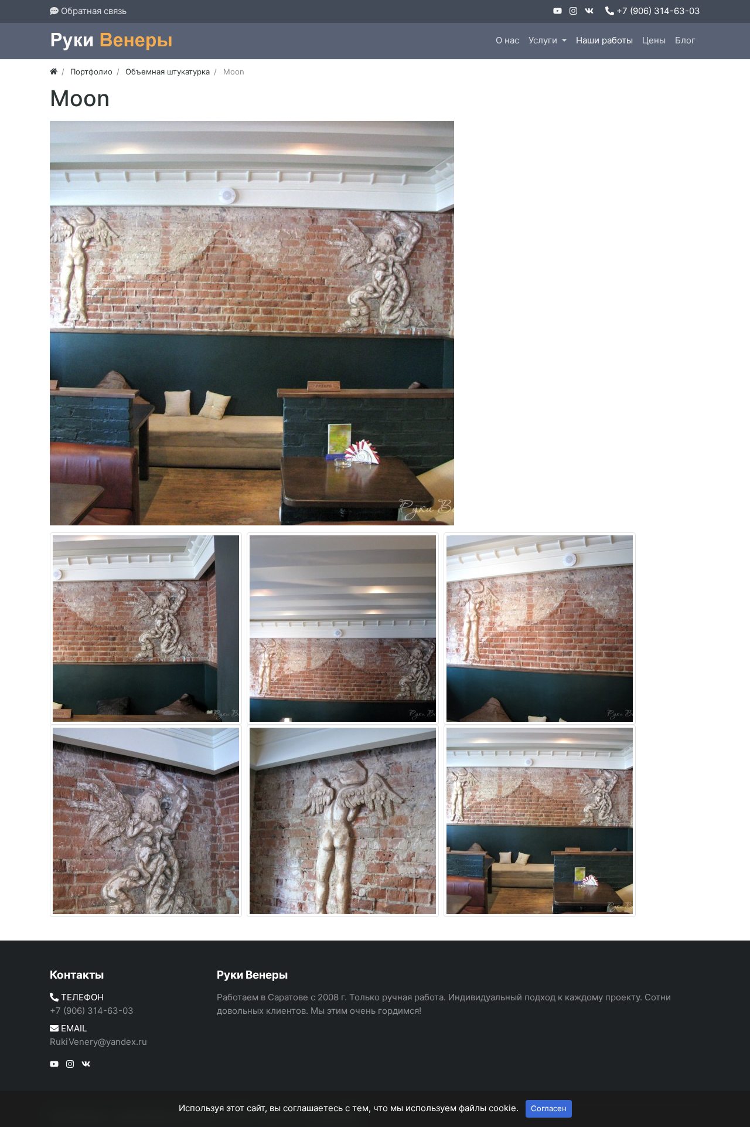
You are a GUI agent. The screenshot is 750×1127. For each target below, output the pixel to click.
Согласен (549, 1108)
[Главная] (53, 71)
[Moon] (252, 323)
